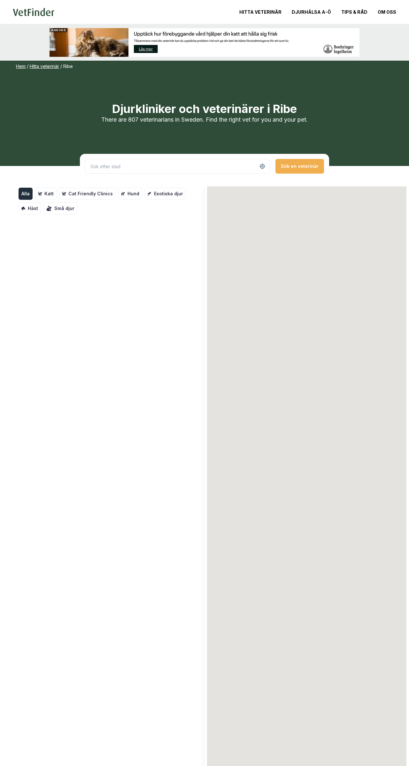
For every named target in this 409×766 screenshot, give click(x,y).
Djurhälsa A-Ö (311, 12)
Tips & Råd (354, 12)
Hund (133, 193)
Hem (21, 66)
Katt (49, 193)
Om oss (387, 12)
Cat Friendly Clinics (90, 193)
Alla (25, 193)
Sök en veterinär (300, 166)
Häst (33, 208)
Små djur (64, 208)
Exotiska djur (168, 193)
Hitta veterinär (260, 12)
